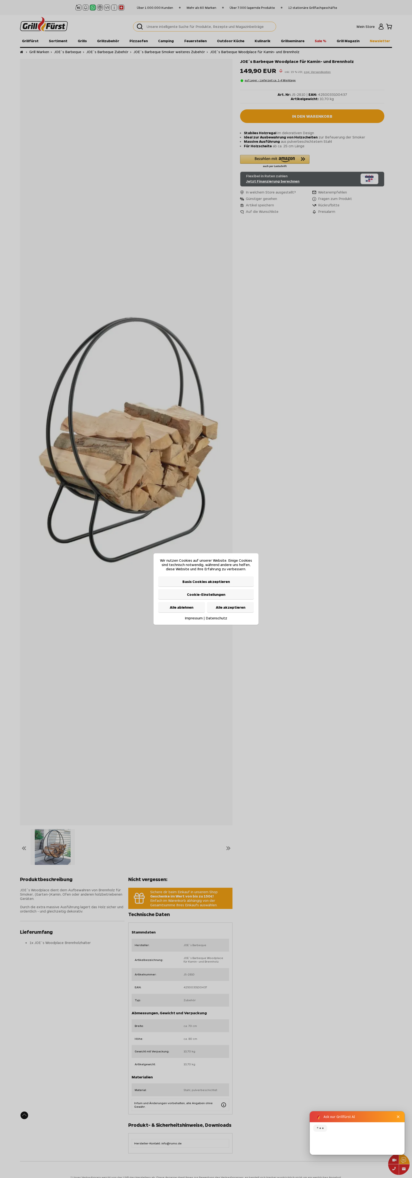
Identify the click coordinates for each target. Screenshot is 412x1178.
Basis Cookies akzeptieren (206, 581)
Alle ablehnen (181, 607)
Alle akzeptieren (230, 607)
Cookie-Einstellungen (206, 594)
